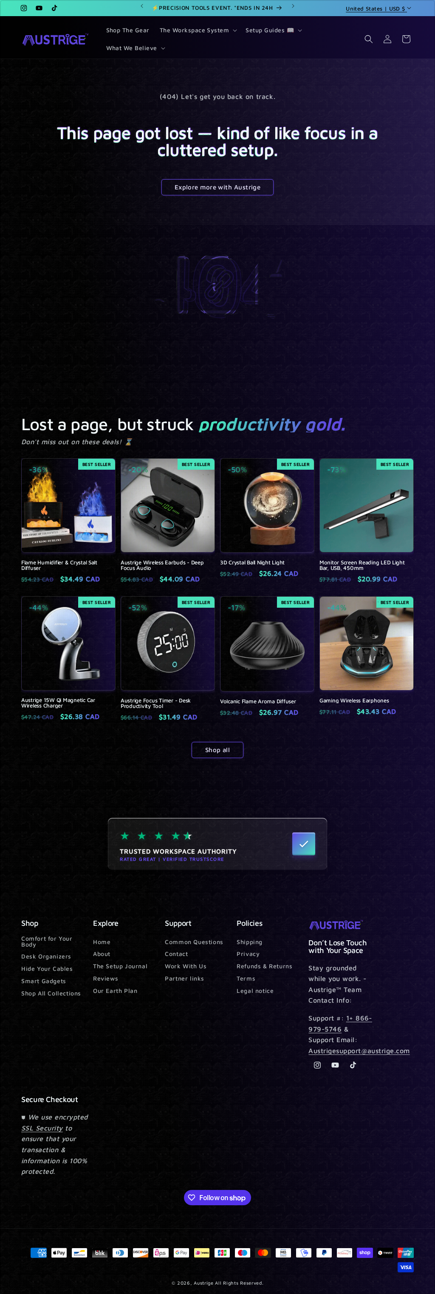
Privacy (248, 953)
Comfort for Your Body (47, 942)
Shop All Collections (51, 993)
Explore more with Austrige (218, 187)
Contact (176, 953)
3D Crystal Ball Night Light (252, 562)
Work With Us (185, 966)
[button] (198, 30)
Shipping (250, 942)
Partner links (184, 978)
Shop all (217, 749)
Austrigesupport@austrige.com (359, 1050)
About (101, 953)
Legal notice (255, 990)
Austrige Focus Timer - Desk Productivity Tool (156, 703)
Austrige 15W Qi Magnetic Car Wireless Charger (58, 702)
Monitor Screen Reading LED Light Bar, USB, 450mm (362, 565)
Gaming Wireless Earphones (354, 700)
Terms (246, 978)
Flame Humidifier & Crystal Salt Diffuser (59, 565)
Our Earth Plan (115, 990)
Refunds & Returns (264, 966)
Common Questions (194, 942)
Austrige (204, 1283)
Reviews (105, 978)
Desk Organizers (46, 956)
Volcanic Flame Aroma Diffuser (258, 701)
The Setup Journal (120, 966)
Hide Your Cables (47, 968)
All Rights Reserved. (239, 1283)
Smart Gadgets (43, 980)
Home (101, 942)
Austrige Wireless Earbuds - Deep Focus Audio (162, 565)
